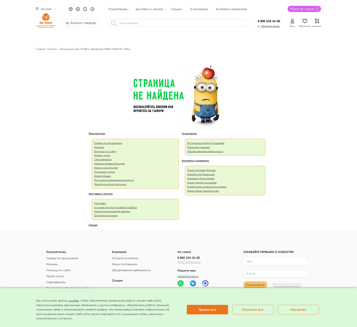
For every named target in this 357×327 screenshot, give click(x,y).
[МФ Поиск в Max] (92, 9)
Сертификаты (103, 159)
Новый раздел (102, 175)
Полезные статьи (104, 171)
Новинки (99, 147)
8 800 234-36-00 (188, 257)
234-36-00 (269, 21)
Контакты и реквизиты (231, 9)
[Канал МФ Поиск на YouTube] (85, 9)
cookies (74, 300)
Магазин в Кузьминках (200, 178)
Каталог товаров (82, 23)
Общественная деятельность (205, 151)
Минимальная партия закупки (112, 211)
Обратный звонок (270, 26)
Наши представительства (203, 190)
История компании (125, 258)
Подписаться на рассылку (110, 184)
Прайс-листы (102, 155)
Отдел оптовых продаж (201, 170)
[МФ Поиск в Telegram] (77, 9)
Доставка (100, 203)
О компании (199, 9)
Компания (119, 252)
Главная (41, 49)
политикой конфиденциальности (287, 286)
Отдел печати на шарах (202, 182)
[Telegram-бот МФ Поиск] (193, 283)
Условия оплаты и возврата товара (115, 207)
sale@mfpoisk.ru (187, 276)
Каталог (53, 49)
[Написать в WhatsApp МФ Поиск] (180, 283)
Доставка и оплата (149, 9)
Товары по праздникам (108, 143)
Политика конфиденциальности (114, 180)
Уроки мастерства (106, 167)
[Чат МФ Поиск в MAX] (205, 283)
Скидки (176, 9)
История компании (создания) (205, 143)
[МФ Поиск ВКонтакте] (70, 9)
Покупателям (117, 9)
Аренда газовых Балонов (109, 163)
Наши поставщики (198, 147)
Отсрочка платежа (106, 215)
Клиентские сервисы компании (206, 186)
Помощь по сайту (105, 151)
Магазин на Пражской (201, 174)
